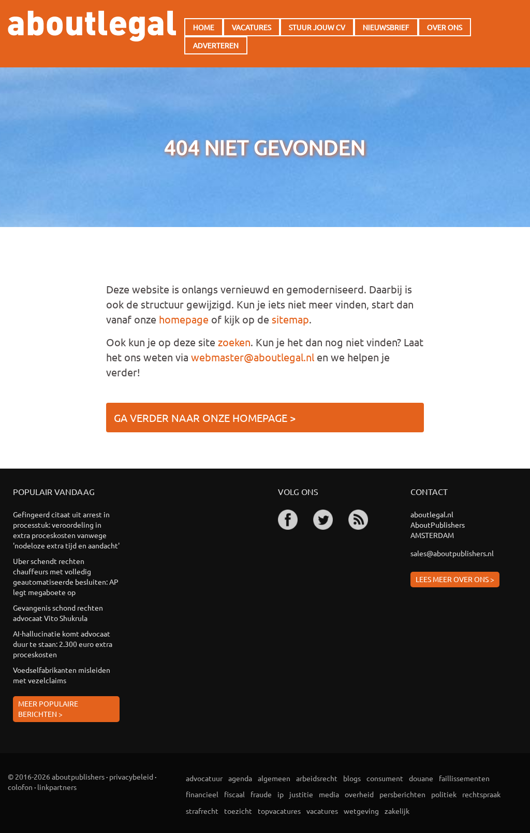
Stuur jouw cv (317, 27)
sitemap (290, 319)
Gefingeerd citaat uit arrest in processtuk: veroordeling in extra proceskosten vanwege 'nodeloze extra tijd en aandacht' (66, 530)
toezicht (238, 810)
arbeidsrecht (316, 778)
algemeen (274, 778)
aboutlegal (92, 25)
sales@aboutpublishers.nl (452, 553)
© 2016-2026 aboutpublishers (56, 776)
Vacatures (251, 27)
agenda (240, 778)
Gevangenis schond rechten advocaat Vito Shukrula (58, 613)
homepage (184, 319)
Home (203, 27)
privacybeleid (131, 776)
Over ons (444, 27)
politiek (444, 794)
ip (280, 794)
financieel (202, 794)
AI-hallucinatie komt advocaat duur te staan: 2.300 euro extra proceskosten (62, 644)
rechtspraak (481, 794)
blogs (352, 778)
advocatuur (204, 778)
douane (421, 778)
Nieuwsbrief (386, 27)
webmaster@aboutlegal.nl (252, 356)
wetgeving (361, 810)
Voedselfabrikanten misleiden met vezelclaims (61, 675)
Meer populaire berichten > (48, 708)
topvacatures (279, 810)
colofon (20, 787)
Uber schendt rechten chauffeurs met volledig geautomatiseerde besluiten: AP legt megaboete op (66, 576)
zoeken (234, 341)
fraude (261, 794)
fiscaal (234, 794)
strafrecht (202, 810)
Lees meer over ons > (455, 579)
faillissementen (464, 778)
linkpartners (57, 787)
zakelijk (397, 810)
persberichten (402, 794)
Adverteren (216, 45)
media (329, 794)
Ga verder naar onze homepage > (205, 417)
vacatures (322, 810)
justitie (301, 794)
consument (384, 778)
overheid (359, 794)
